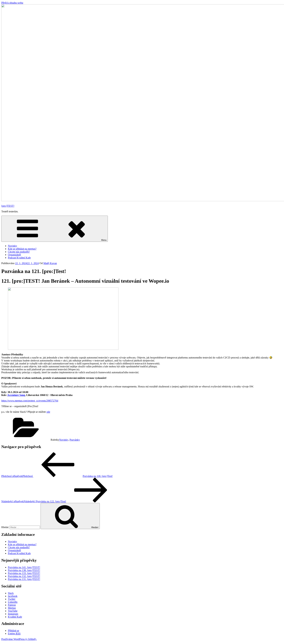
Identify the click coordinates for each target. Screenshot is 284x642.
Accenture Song (16, 395)
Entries (14, 633)
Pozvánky (75, 439)
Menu (103, 240)
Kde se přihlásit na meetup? (22, 248)
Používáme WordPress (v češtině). (19, 639)
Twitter (11, 599)
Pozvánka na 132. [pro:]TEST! (24, 576)
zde (48, 411)
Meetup (12, 607)
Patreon (12, 605)
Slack (11, 593)
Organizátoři (14, 254)
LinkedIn (12, 602)
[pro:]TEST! (7, 205)
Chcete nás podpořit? (19, 251)
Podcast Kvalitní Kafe (19, 257)
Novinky (12, 245)
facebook (12, 596)
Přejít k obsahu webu (12, 2)
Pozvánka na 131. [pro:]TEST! (24, 579)
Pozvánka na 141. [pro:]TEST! (24, 567)
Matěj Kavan (50, 263)
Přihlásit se (13, 630)
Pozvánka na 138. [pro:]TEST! (24, 570)
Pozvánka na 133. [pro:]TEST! (24, 573)
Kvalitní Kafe (15, 616)
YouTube (12, 610)
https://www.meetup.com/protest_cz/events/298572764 (29, 400)
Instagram (13, 613)
